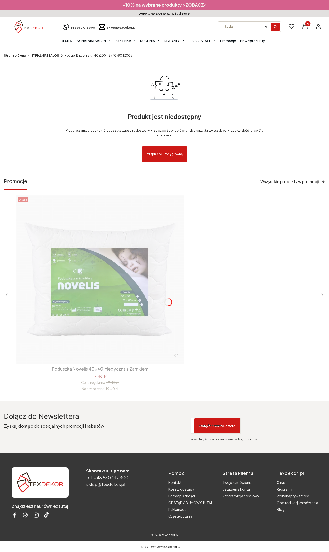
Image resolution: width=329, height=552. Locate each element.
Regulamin (285, 489)
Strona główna (15, 55)
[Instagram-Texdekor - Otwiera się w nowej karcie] (36, 515)
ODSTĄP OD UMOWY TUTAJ (190, 502)
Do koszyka (89, 355)
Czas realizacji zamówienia (297, 502)
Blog (280, 509)
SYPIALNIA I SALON (45, 55)
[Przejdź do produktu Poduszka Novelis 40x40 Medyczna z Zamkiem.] (100, 279)
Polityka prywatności (293, 496)
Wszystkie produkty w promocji (289, 181)
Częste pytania (180, 516)
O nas (281, 482)
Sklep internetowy (159, 546)
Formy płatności (181, 496)
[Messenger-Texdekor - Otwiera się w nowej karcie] (25, 515)
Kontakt (175, 482)
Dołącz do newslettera (217, 426)
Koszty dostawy (181, 489)
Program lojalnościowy (241, 496)
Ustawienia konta (236, 489)
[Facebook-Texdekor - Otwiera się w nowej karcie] (14, 515)
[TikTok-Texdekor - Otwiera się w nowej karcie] (46, 515)
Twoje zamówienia (237, 482)
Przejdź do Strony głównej (164, 154)
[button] (275, 27)
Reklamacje (177, 509)
